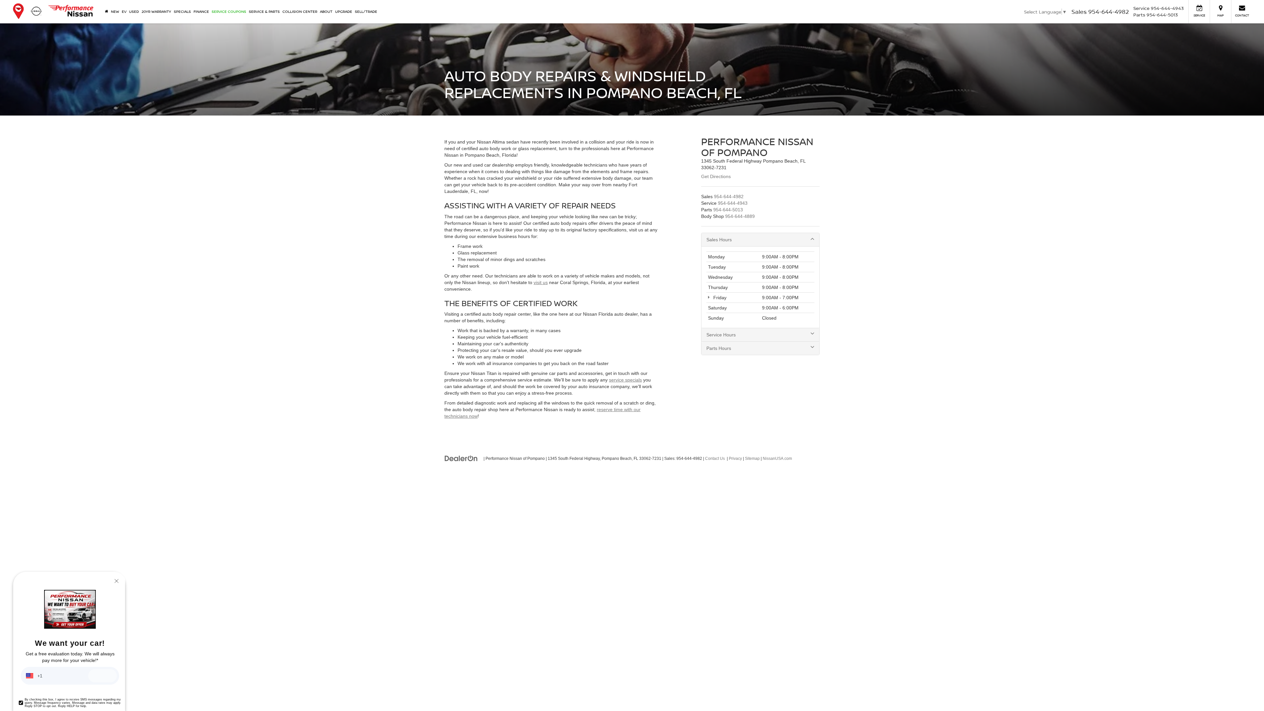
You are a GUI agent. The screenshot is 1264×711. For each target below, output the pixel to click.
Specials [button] (182, 11)
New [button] (115, 11)
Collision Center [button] (299, 11)
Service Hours (721, 334)
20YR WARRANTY (156, 11)
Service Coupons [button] (229, 11)
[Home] (107, 11)
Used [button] (134, 11)
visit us (541, 282)
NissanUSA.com (777, 458)
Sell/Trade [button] (366, 11)
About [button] (326, 11)
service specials (625, 379)
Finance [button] (201, 11)
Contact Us (715, 458)
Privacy (735, 458)
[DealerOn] (461, 458)
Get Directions (716, 176)
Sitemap (752, 458)
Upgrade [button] (343, 11)
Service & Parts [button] (264, 11)
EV (124, 11)
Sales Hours (719, 239)
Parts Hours (718, 348)
